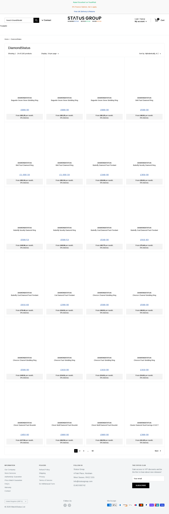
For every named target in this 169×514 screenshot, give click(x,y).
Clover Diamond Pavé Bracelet (25, 425)
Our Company (10, 470)
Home (7, 39)
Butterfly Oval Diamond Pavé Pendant (104, 230)
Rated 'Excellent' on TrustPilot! (84, 2)
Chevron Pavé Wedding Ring (64, 360)
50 (93, 451)
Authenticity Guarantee (13, 477)
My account (140, 21)
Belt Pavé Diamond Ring (144, 100)
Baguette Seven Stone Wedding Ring (24, 100)
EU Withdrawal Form (47, 484)
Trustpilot (3, 26)
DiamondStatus (16, 39)
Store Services (10, 473)
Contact (8, 491)
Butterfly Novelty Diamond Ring (144, 165)
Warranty (8, 487)
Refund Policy (44, 470)
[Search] (36, 20)
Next (156, 451)
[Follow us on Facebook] (65, 505)
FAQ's (7, 484)
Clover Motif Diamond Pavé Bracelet (65, 425)
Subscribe (141, 485)
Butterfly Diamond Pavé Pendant (104, 165)
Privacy (42, 477)
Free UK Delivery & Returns (84, 11)
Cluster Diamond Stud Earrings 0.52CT (144, 425)
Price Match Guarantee (13, 480)
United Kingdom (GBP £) (14, 501)
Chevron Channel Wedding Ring (104, 295)
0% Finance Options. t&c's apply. (84, 7)
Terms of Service (45, 480)
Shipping (42, 473)
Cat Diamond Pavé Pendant (64, 295)
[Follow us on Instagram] (69, 505)
